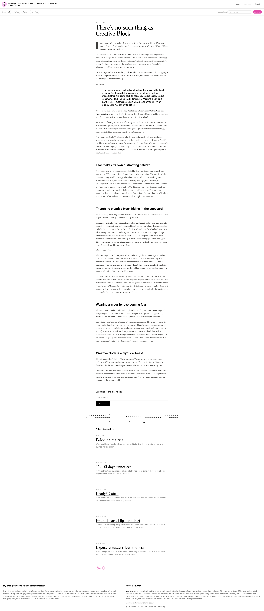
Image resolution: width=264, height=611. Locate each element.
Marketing (34, 12)
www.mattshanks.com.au (145, 603)
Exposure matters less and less (120, 547)
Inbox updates (222, 12)
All (9, 12)
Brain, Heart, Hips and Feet (118, 521)
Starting (16, 12)
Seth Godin (126, 54)
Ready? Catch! (107, 494)
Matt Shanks (15, 5)
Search (257, 4)
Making (25, 12)
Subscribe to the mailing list (109, 392)
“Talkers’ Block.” (132, 72)
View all (100, 568)
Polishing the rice (109, 440)
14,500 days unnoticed (114, 467)
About (238, 4)
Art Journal (32, 3)
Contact (247, 4)
